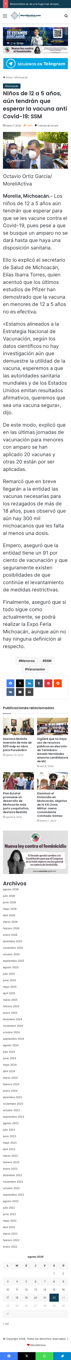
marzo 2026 (10, 921)
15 (54, 1289)
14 (44, 1289)
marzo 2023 (10, 1155)
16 (63, 1289)
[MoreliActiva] (25, 15)
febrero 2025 (11, 1006)
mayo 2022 (10, 1220)
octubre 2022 (11, 1188)
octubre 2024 (11, 1032)
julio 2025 (9, 973)
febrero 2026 (11, 928)
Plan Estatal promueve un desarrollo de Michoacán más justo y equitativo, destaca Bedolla (16, 802)
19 (26, 1297)
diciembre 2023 (12, 1097)
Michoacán (21, 77)
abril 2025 (9, 993)
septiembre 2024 (13, 1038)
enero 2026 (10, 934)
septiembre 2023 (13, 1116)
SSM (48, 661)
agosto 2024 (11, 1045)
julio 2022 (9, 1207)
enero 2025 (10, 1012)
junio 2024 (9, 1058)
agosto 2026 (11, 889)
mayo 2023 (10, 1142)
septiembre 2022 (13, 1194)
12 (26, 1289)
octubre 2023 (11, 1110)
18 (17, 1297)
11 (17, 1289)
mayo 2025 (10, 986)
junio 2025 (9, 980)
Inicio (8, 77)
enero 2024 (10, 1090)
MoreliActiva (38, 1345)
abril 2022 (9, 1227)
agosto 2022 (11, 1201)
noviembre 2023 (13, 1103)
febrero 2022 (11, 1240)
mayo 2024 (10, 1064)
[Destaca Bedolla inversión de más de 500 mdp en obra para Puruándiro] (18, 726)
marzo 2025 (10, 999)
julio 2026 (9, 895)
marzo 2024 (10, 1077)
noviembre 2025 (13, 947)
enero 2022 (10, 1246)
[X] (20, 683)
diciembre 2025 (12, 941)
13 (35, 1289)
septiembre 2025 (13, 960)
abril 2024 (9, 1071)
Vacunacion (36, 669)
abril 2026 (9, 915)
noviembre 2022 (13, 1181)
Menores (28, 661)
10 (7, 1289)
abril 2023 (9, 1149)
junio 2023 (9, 1136)
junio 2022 (9, 1214)
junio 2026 (9, 902)
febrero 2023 (11, 1162)
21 (44, 1297)
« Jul (6, 1323)
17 (7, 1297)
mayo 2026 (10, 908)
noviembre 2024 (13, 1025)
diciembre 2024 (12, 1019)
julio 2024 (9, 1051)
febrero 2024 (11, 1084)
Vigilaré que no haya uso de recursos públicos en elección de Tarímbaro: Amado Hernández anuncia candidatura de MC (52, 750)
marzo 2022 (10, 1233)
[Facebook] (10, 683)
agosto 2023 (11, 1123)
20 (35, 1297)
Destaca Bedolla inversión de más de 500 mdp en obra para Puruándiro (17, 744)
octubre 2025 (11, 954)
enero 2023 (10, 1168)
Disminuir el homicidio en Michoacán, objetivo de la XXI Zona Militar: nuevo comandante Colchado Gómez (52, 804)
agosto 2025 (11, 967)
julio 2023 (9, 1129)
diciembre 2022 (12, 1175)
